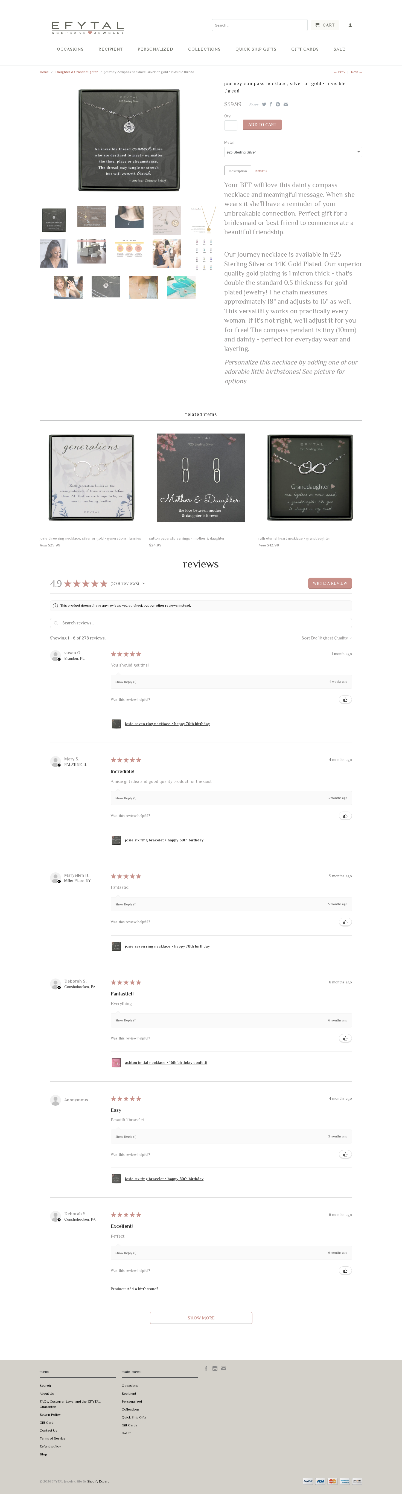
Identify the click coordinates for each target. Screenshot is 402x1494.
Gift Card (47, 1422)
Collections (204, 49)
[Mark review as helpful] (345, 699)
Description (238, 171)
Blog (43, 1454)
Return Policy (50, 1414)
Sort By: (309, 638)
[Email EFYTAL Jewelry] (223, 1368)
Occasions (70, 49)
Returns (261, 171)
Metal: (229, 142)
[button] (144, 583)
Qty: (227, 116)
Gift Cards (305, 49)
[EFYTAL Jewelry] (87, 23)
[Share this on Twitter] (263, 104)
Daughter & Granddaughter (76, 72)
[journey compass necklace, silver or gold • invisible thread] (129, 140)
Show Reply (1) (125, 682)
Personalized (155, 49)
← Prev (339, 72)
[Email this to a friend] (285, 104)
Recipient (110, 49)
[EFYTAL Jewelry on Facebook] (206, 1368)
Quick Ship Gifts (255, 49)
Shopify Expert (98, 1481)
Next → (356, 72)
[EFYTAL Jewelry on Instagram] (214, 1368)
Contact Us (48, 1430)
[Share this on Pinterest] (277, 104)
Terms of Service (53, 1438)
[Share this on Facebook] (270, 104)
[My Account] (350, 25)
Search (45, 1385)
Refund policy (50, 1446)
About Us (47, 1393)
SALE (339, 49)
